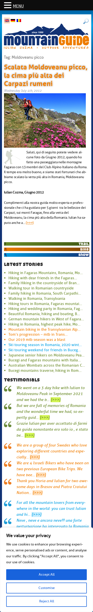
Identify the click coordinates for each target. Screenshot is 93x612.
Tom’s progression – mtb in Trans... (38, 334)
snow (83, 254)
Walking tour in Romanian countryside (41, 288)
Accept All (47, 574)
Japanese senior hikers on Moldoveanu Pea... (46, 355)
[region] (46, 569)
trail (84, 243)
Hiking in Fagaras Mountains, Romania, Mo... (45, 272)
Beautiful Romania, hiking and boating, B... (44, 313)
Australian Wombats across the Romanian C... (46, 365)
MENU (18, 6)
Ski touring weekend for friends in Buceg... (44, 350)
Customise (46, 588)
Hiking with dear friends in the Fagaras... (42, 278)
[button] (8, 5)
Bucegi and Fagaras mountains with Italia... (44, 360)
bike (84, 249)
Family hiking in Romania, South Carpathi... (44, 293)
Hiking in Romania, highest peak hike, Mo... (44, 324)
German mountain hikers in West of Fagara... (46, 319)
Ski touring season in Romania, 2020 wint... (45, 344)
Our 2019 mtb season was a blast (36, 339)
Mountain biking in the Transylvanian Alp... (44, 329)
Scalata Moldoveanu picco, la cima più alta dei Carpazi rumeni (46, 74)
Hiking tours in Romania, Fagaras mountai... (45, 303)
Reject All (46, 601)
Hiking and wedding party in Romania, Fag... (45, 308)
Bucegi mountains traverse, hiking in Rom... (45, 370)
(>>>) (29, 222)
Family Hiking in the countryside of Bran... (44, 283)
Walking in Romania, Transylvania (36, 298)
